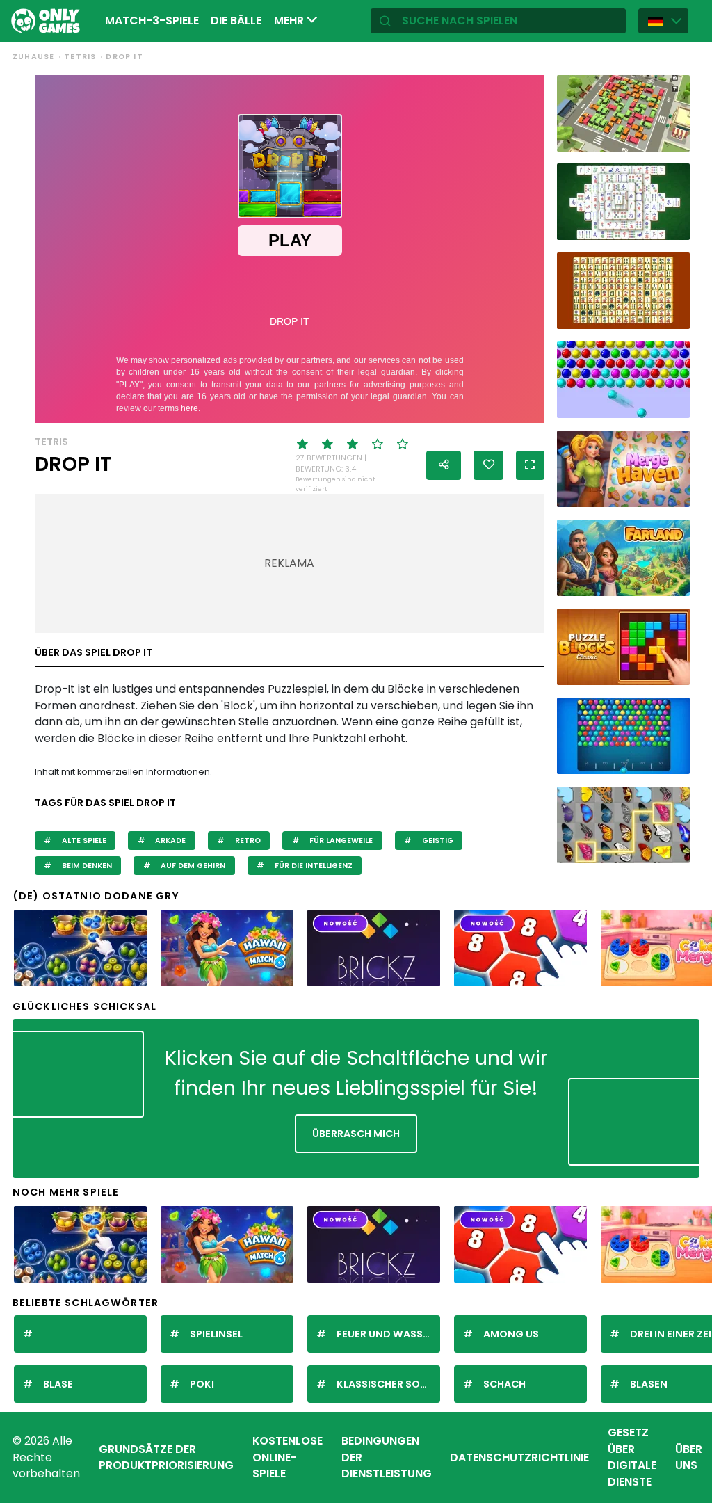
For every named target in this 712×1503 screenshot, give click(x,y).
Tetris (80, 56)
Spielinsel (216, 1334)
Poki (202, 1384)
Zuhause (33, 56)
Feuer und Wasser (386, 1334)
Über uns (688, 1457)
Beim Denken (86, 865)
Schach (504, 1384)
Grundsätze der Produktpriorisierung (166, 1457)
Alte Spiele (83, 840)
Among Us (511, 1334)
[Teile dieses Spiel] (443, 465)
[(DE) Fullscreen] (530, 465)
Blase (58, 1384)
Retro (247, 840)
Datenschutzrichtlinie (519, 1457)
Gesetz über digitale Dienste (632, 1457)
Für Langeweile (340, 840)
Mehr (290, 21)
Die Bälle (236, 21)
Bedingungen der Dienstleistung (386, 1457)
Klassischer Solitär (388, 1384)
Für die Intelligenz (313, 865)
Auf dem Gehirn (192, 865)
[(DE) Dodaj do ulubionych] (488, 465)
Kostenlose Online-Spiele (287, 1457)
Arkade (169, 840)
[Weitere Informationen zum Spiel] (672, 137)
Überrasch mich (356, 1134)
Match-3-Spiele (152, 21)
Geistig (436, 840)
